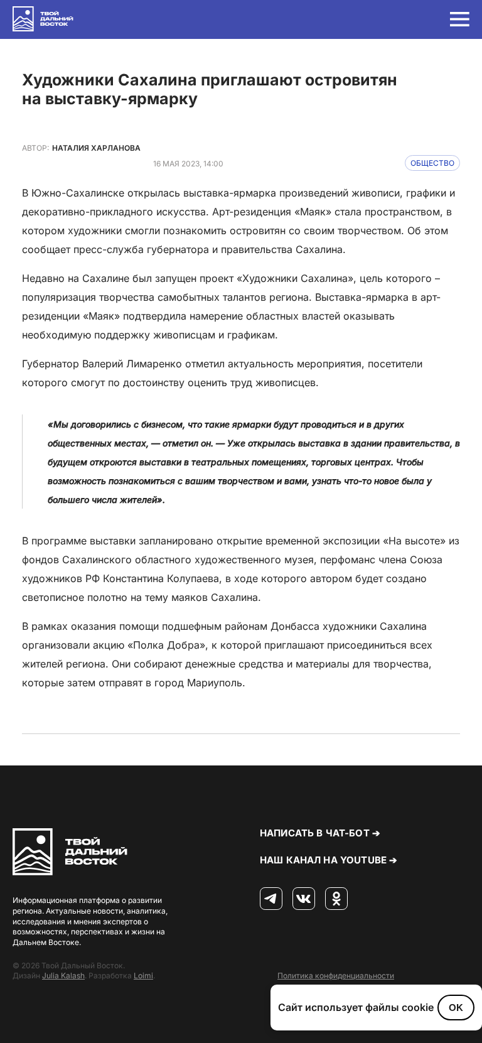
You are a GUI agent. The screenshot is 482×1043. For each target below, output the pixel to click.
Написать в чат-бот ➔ (320, 833)
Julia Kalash (63, 975)
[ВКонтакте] (303, 899)
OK (456, 1007)
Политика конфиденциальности (335, 975)
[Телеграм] (271, 899)
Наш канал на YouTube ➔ (328, 860)
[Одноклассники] (336, 899)
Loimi (143, 975)
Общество (432, 163)
